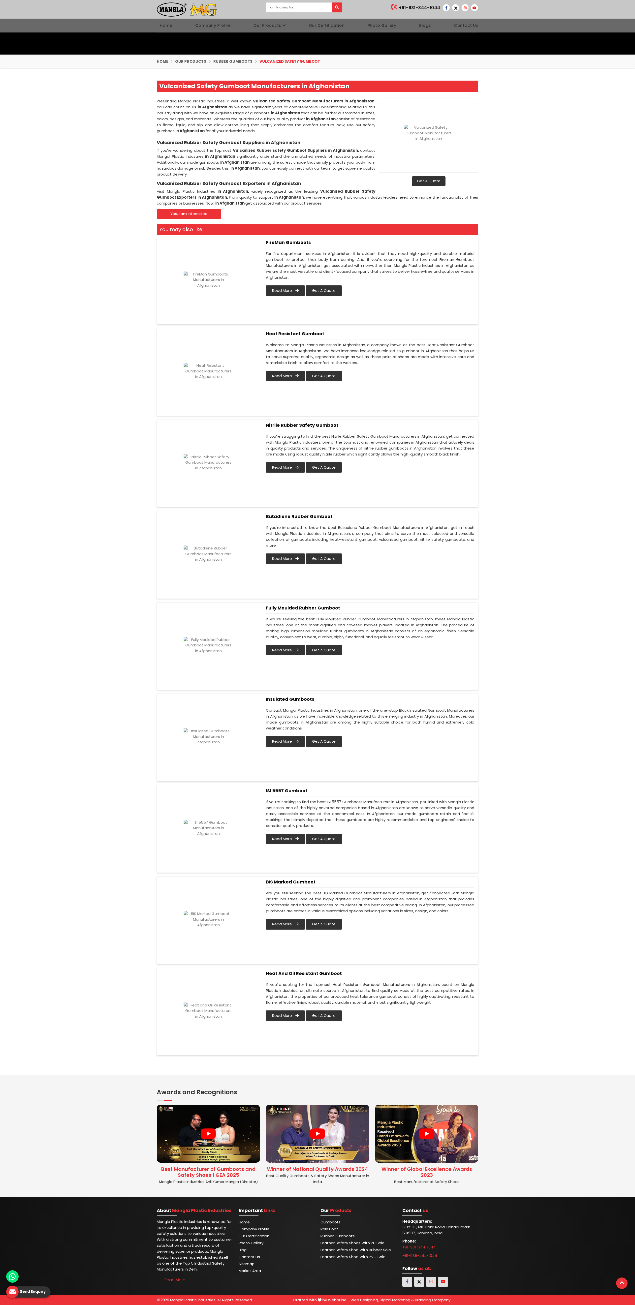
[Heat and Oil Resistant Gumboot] (208, 1011)
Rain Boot (329, 1229)
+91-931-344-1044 (419, 7)
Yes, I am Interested (188, 213)
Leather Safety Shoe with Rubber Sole (355, 1249)
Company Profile (213, 25)
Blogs (425, 25)
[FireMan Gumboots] (208, 280)
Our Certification (327, 25)
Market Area (250, 1270)
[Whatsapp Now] (12, 1276)
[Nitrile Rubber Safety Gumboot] (208, 463)
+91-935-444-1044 (419, 1255)
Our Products (267, 25)
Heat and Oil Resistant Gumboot (304, 973)
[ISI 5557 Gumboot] (208, 828)
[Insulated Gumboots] (208, 737)
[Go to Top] (622, 1283)
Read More (282, 290)
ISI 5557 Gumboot (286, 791)
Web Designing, (364, 1300)
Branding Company (432, 1300)
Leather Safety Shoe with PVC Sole (352, 1256)
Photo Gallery (382, 25)
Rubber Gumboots (233, 61)
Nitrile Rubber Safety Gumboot (302, 425)
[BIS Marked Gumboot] (208, 919)
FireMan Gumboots (288, 242)
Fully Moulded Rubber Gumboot (303, 608)
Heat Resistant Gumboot (295, 334)
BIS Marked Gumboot (291, 882)
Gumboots (330, 1222)
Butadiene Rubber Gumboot (299, 516)
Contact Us (466, 25)
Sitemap (246, 1263)
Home (166, 25)
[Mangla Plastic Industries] (187, 9)
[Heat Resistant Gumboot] (208, 371)
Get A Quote (429, 180)
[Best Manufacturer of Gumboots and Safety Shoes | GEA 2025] (208, 1134)
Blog (243, 1249)
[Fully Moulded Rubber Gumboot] (208, 645)
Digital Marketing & (397, 1300)
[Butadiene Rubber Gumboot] (208, 554)
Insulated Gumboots (290, 699)
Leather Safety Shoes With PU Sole (352, 1242)
